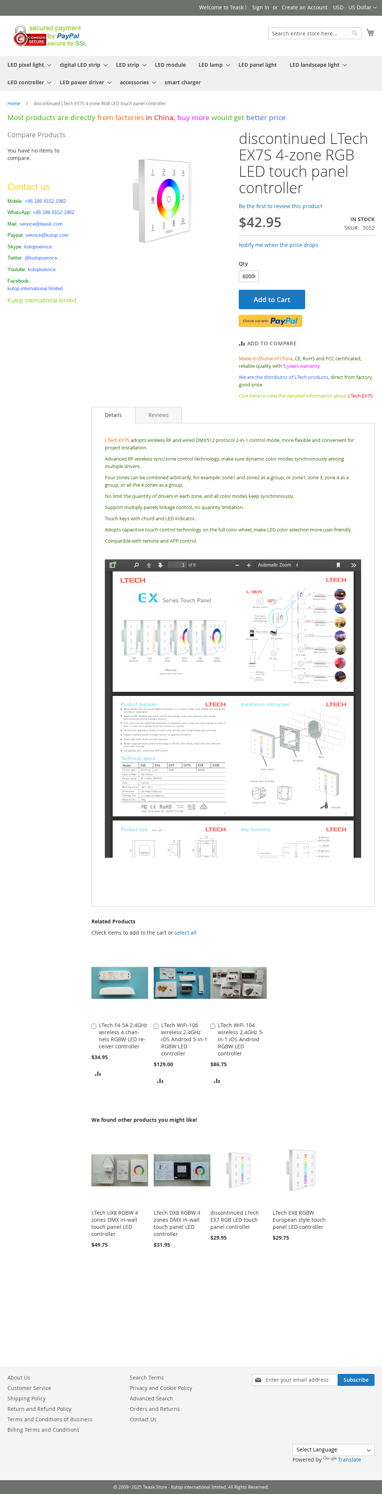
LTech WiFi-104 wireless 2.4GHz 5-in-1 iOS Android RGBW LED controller (241, 1039)
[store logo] (47, 35)
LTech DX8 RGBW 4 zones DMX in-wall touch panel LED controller (177, 1223)
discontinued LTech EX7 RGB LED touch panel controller (234, 1219)
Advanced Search (151, 1398)
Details (113, 414)
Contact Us (143, 1419)
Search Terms (147, 1377)
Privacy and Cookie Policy (161, 1387)
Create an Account (305, 7)
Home (13, 103)
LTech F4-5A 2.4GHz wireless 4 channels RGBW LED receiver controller (123, 1035)
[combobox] (314, 33)
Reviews (158, 414)
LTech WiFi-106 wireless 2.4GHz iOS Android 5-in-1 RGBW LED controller (184, 1039)
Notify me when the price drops (278, 244)
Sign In (260, 7)
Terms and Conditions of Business (50, 1419)
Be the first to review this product (280, 206)
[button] (355, 8)
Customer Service (29, 1387)
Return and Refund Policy (39, 1408)
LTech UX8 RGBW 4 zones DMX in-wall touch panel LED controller (114, 1223)
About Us (18, 1377)
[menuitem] (27, 64)
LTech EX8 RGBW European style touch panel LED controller (299, 1219)
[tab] (113, 415)
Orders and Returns (155, 1408)
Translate (349, 1459)
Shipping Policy (26, 1398)
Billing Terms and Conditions (43, 1429)
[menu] (191, 73)
